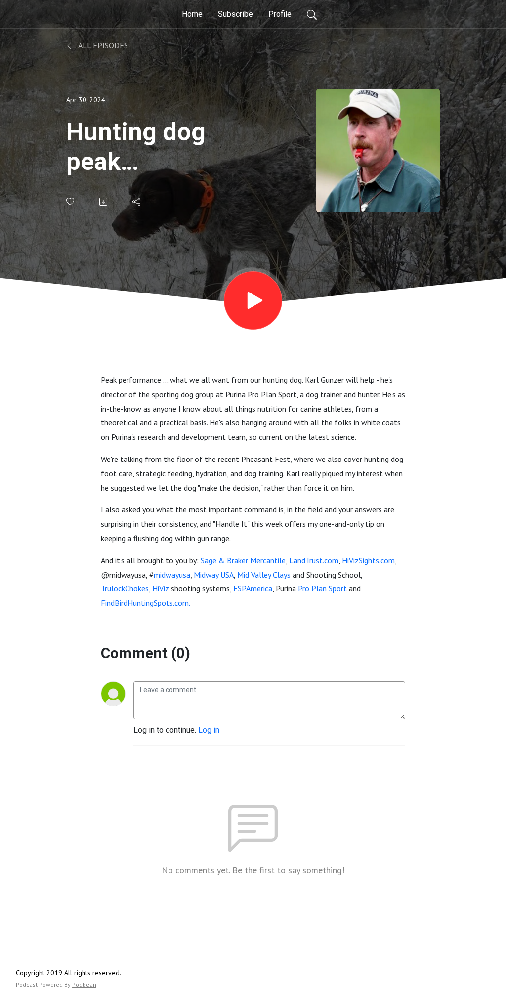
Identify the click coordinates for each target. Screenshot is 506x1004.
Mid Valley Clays (264, 575)
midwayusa (172, 575)
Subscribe (235, 14)
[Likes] (71, 201)
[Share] (137, 202)
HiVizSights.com (368, 560)
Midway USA (214, 575)
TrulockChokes (125, 588)
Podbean (84, 984)
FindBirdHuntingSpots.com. (145, 603)
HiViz (160, 588)
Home (192, 14)
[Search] (312, 14)
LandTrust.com (313, 560)
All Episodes (102, 45)
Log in (208, 730)
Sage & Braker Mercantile (243, 560)
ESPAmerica (252, 588)
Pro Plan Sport (322, 588)
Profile (280, 14)
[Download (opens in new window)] (104, 202)
